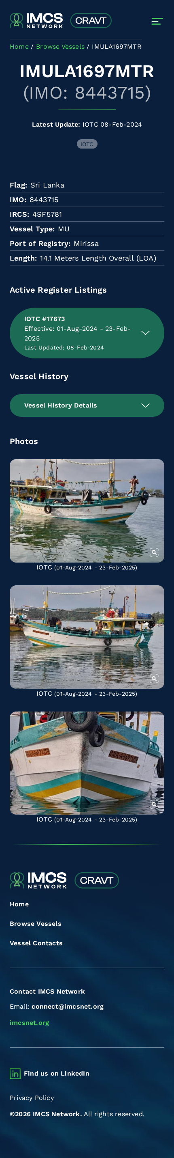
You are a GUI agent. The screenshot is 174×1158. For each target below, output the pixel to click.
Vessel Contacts (36, 943)
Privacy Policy (32, 1098)
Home (19, 904)
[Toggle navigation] (157, 21)
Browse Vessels (36, 923)
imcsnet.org (29, 1022)
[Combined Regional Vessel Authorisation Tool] (61, 21)
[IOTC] (87, 511)
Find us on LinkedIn (56, 1073)
